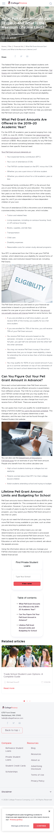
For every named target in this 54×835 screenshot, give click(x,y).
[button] (24, 701)
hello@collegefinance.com (12, 718)
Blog (33, 748)
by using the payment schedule (35, 411)
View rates (27, 584)
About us (35, 760)
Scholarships (12, 772)
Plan (9, 46)
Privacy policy (16, 819)
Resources (36, 754)
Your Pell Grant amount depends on (16, 152)
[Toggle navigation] (4, 3)
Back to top (11, 730)
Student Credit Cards (16, 766)
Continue (41, 826)
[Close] (49, 811)
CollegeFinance (17, 3)
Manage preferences (20, 826)
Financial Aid (18, 46)
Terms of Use (37, 775)
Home (4, 46)
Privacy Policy (37, 781)
